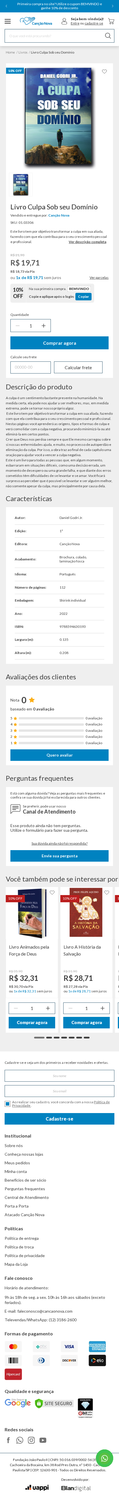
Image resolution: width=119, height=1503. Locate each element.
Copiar (83, 296)
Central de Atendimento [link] (27, 1197)
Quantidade (19, 315)
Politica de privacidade (25, 1255)
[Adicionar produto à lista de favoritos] (105, 71)
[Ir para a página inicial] (36, 21)
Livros (22, 52)
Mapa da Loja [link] (16, 1264)
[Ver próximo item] (113, 6)
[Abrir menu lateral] (8, 21)
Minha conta (16, 1171)
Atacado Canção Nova (24, 1214)
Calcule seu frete (23, 357)
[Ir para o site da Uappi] (37, 1488)
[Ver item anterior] (6, 6)
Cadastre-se (59, 1118)
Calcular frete (78, 367)
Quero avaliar (60, 755)
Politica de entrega (22, 1238)
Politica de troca (19, 1246)
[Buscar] (108, 36)
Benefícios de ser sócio (25, 1180)
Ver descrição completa (87, 242)
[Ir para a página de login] (64, 21)
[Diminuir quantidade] (18, 325)
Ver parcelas (99, 278)
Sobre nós (14, 1145)
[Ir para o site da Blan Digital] (76, 1489)
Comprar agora (59, 343)
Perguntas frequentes (25, 1188)
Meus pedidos (17, 1162)
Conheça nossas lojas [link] (24, 1154)
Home (10, 52)
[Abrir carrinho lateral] (111, 21)
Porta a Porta (17, 1205)
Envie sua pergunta (60, 855)
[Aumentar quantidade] (44, 325)
